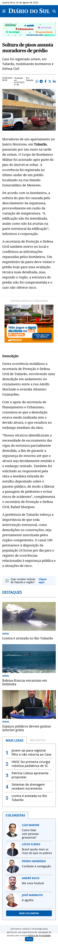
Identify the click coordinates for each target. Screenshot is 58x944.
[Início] (29, 12)
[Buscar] (54, 11)
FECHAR (29, 939)
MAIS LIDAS (14, 740)
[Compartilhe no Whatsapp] (37, 81)
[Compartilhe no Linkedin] (54, 81)
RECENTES (37, 740)
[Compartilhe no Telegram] (41, 81)
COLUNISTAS (15, 815)
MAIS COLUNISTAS (29, 913)
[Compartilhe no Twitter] (50, 81)
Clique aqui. (43, 581)
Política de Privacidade (39, 935)
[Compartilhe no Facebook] (45, 81)
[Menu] (4, 11)
